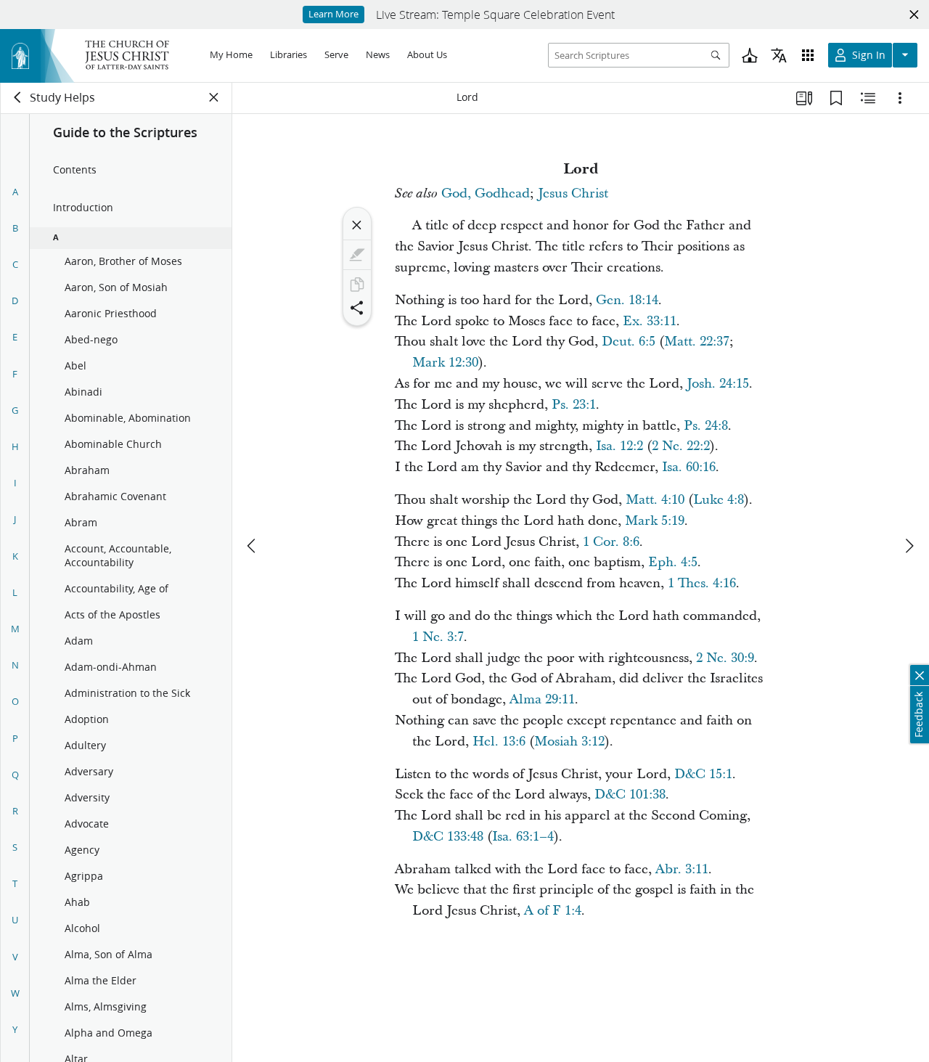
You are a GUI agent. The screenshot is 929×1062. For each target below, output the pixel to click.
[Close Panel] (214, 97)
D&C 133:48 (447, 837)
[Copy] (357, 284)
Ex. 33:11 (649, 321)
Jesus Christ (573, 193)
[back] (18, 97)
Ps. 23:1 (574, 405)
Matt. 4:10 (655, 500)
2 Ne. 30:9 (725, 658)
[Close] (357, 225)
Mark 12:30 (445, 363)
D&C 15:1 (703, 774)
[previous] (252, 545)
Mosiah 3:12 (569, 741)
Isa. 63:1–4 (523, 837)
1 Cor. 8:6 (611, 542)
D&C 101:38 (630, 794)
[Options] (899, 98)
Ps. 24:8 (706, 426)
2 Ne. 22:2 (681, 446)
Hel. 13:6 (498, 741)
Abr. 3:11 (681, 869)
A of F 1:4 (552, 911)
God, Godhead (485, 193)
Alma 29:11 (542, 699)
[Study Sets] (804, 98)
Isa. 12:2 (619, 446)
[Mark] (357, 254)
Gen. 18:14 (627, 300)
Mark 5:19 (654, 521)
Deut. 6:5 (628, 341)
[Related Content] (868, 98)
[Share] (357, 307)
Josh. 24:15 (718, 384)
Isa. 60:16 (689, 467)
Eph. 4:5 (672, 562)
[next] (908, 545)
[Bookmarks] (836, 98)
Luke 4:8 (718, 500)
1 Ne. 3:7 (438, 637)
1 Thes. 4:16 (702, 583)
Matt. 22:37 (696, 341)
